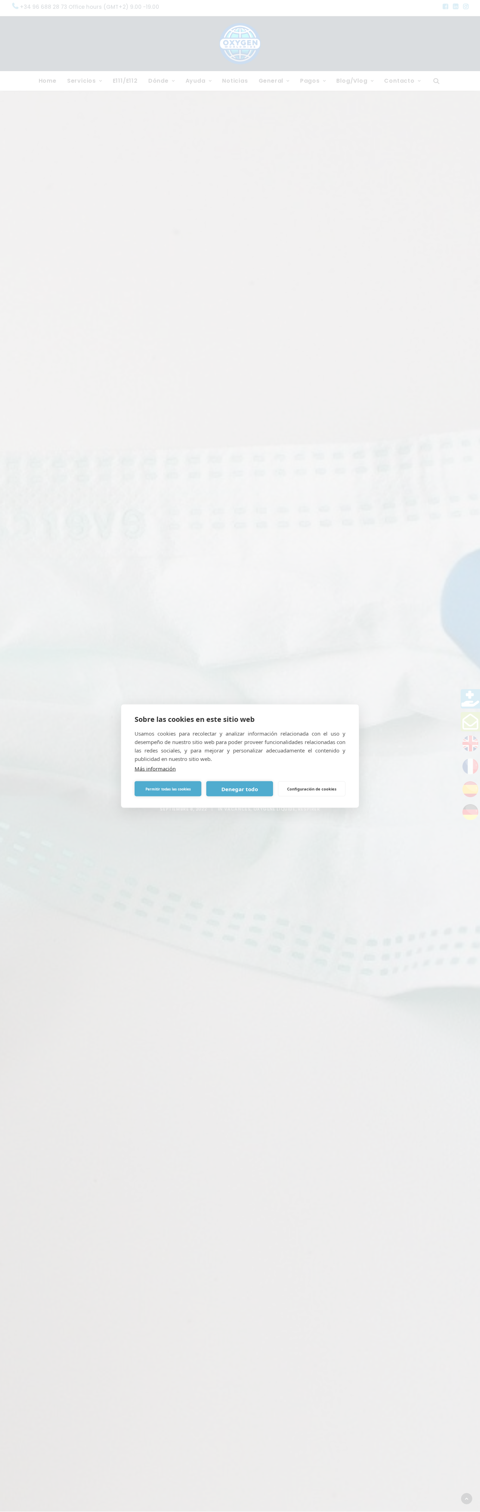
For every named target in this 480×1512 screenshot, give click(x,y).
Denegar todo (239, 788)
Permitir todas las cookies (168, 788)
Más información (155, 768)
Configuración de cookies (311, 788)
